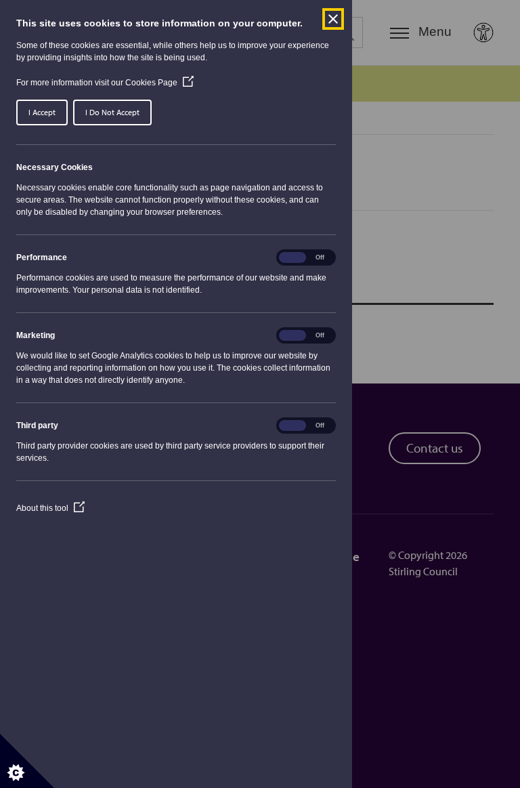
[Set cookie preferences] (27, 761)
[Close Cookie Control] (333, 19)
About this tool (50, 508)
